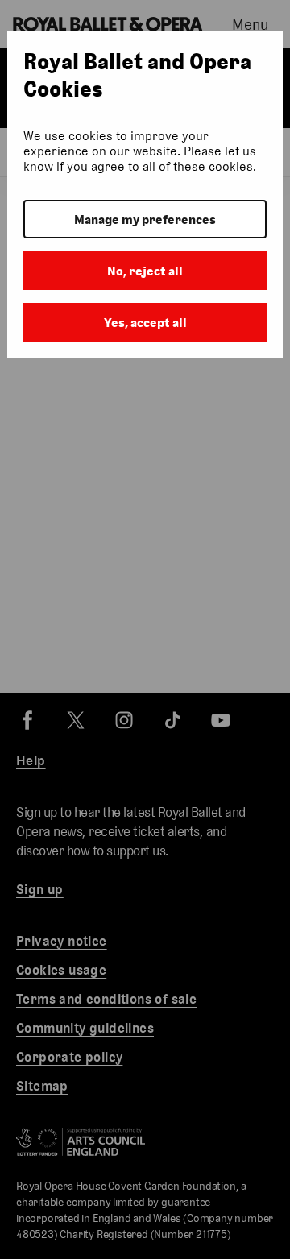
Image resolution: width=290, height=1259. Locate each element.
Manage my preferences (145, 219)
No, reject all (145, 271)
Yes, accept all (145, 322)
